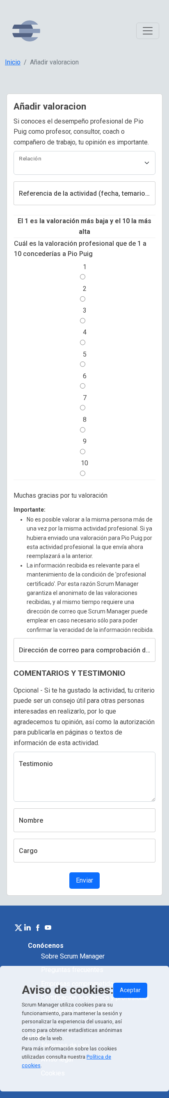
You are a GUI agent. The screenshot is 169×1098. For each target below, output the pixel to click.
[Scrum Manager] (26, 31)
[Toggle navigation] (147, 31)
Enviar (84, 880)
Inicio (13, 62)
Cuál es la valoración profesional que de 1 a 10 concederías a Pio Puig (80, 249)
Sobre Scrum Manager (73, 956)
